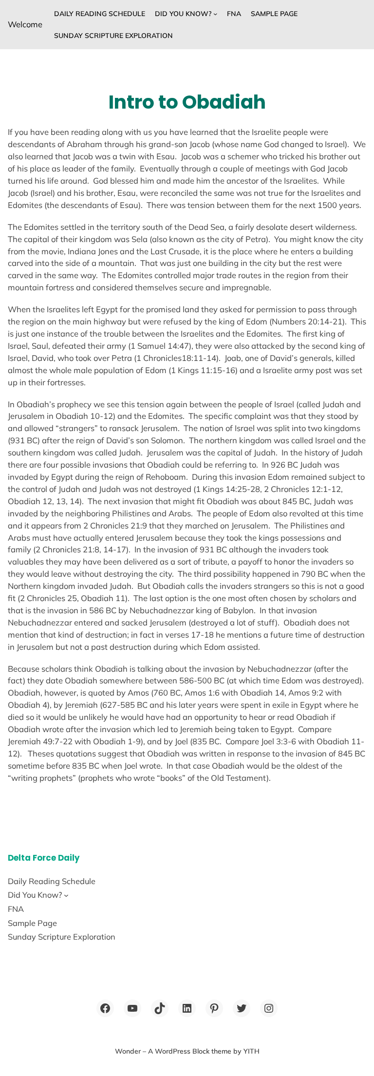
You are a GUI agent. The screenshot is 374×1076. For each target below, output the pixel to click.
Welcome (25, 24)
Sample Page (274, 13)
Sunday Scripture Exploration (113, 35)
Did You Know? (183, 13)
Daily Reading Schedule (99, 13)
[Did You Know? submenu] (215, 14)
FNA (234, 13)
